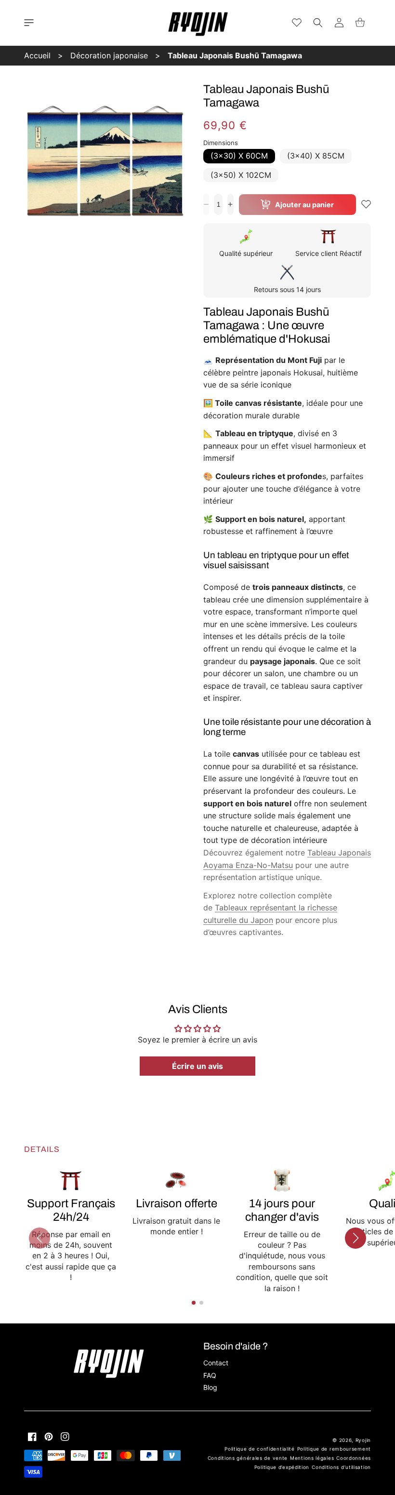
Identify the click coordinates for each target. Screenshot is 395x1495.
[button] (29, 22)
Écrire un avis (197, 1066)
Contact (215, 1363)
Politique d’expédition (281, 1467)
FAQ (209, 1375)
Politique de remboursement (334, 1449)
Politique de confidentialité (259, 1449)
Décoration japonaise (109, 55)
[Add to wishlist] (366, 204)
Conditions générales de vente (248, 1458)
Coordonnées (353, 1458)
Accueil (37, 55)
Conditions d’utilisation (341, 1467)
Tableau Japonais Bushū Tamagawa (235, 55)
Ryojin (363, 1440)
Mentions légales (312, 1458)
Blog (210, 1387)
